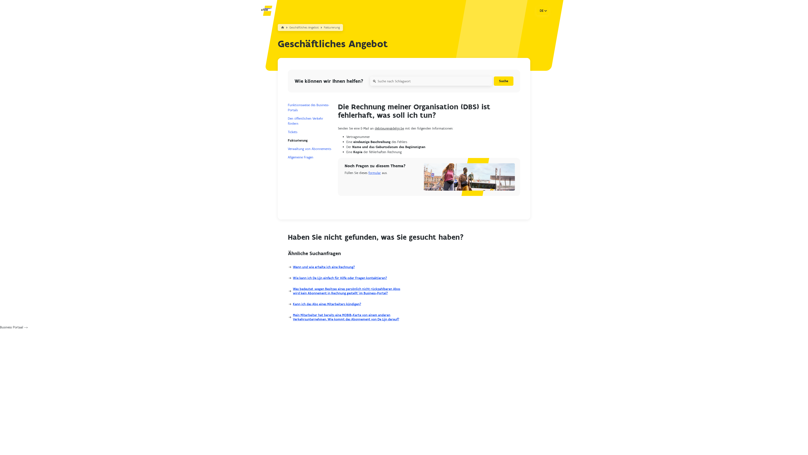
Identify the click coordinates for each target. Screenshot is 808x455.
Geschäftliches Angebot (304, 27)
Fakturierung (332, 27)
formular (374, 173)
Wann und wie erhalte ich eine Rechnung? (324, 267)
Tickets (292, 132)
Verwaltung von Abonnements (309, 149)
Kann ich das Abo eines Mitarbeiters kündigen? (327, 304)
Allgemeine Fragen (300, 157)
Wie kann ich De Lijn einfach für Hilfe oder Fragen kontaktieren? (340, 278)
